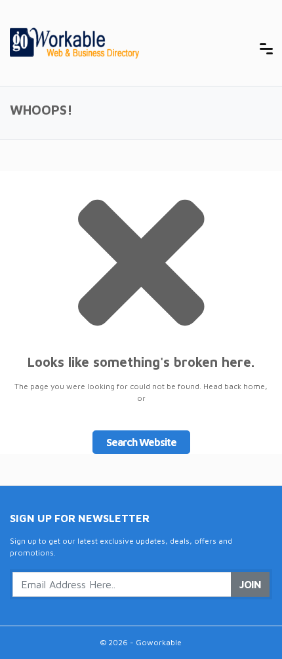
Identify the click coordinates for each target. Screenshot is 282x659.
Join (250, 584)
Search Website (141, 442)
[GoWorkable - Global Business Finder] (108, 41)
